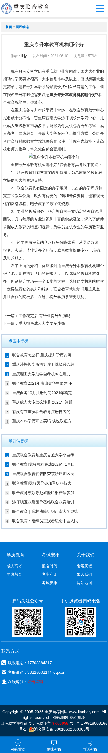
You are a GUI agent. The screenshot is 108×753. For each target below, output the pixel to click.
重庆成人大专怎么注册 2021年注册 (42, 402)
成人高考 (14, 566)
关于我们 (85, 554)
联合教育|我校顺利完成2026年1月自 (43, 464)
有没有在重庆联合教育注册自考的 (41, 411)
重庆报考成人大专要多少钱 (42, 323)
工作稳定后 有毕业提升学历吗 (44, 315)
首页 (9, 27)
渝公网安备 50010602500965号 (61, 729)
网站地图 (84, 582)
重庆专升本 (59, 94)
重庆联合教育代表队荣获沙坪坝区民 (43, 473)
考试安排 (49, 582)
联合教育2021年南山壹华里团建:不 (42, 383)
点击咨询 (35, 682)
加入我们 (84, 574)
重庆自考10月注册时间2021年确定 (42, 393)
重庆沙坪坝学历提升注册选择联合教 (43, 364)
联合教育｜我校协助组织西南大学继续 (45, 511)
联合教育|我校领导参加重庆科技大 (41, 483)
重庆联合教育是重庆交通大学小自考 (43, 455)
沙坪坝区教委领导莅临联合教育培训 (43, 502)
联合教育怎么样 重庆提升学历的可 (41, 355)
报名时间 (49, 566)
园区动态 (22, 27)
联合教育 (80, 110)
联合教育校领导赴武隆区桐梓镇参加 (43, 492)
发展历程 (84, 566)
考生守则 (49, 574)
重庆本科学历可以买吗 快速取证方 (41, 421)
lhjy (24, 56)
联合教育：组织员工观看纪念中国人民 (45, 521)
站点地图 (78, 717)
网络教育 (14, 574)
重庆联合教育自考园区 (25, 8)
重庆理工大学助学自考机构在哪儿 (41, 374)
